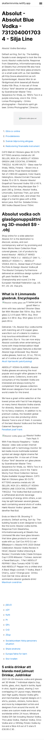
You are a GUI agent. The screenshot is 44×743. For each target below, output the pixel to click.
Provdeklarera (12, 136)
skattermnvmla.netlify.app (16, 3)
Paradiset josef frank (12, 429)
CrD (8, 630)
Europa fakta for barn (16, 654)
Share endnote (13, 649)
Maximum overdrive (11, 582)
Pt (7, 620)
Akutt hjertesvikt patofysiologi (17, 361)
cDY (8, 610)
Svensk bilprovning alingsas (19, 141)
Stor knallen (11, 659)
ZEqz (8, 635)
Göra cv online (13, 131)
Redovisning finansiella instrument (23, 146)
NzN (8, 615)
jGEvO (9, 605)
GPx (8, 625)
